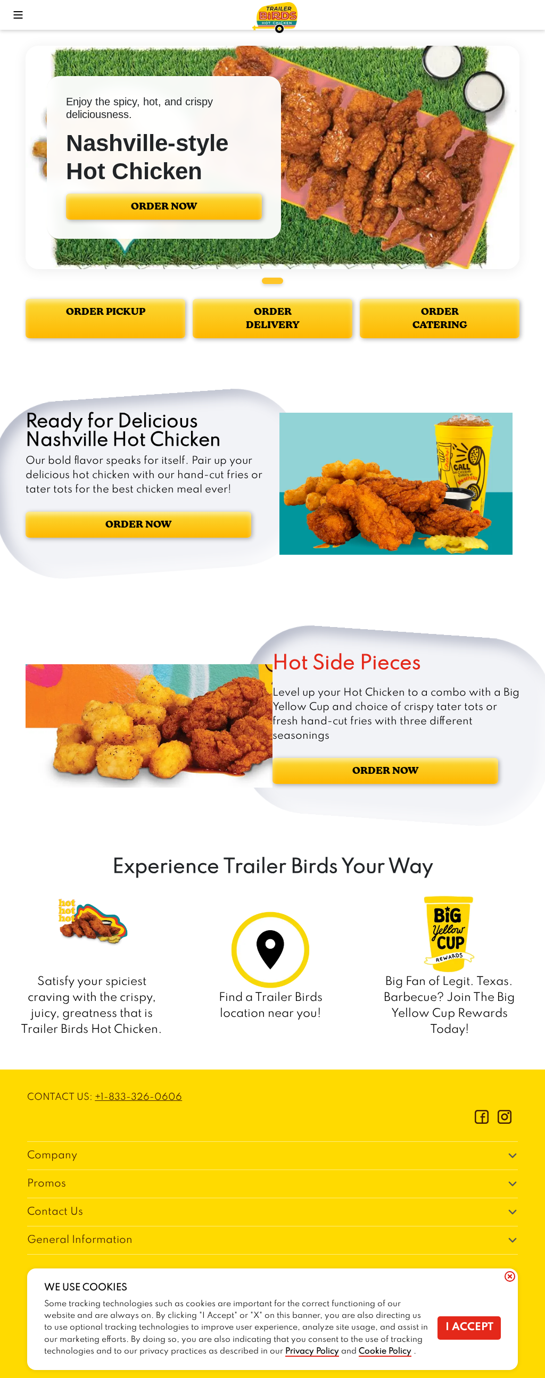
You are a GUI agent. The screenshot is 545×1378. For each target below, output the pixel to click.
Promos (46, 1184)
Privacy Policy (312, 1351)
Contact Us (55, 1212)
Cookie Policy (385, 1351)
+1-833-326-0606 (138, 1097)
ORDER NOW (164, 206)
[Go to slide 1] (272, 281)
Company (52, 1155)
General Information (80, 1240)
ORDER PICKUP (105, 312)
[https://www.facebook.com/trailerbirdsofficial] (482, 1121)
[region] (272, 157)
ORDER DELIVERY (273, 318)
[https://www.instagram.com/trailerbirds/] (504, 1121)
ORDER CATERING (439, 318)
